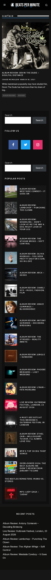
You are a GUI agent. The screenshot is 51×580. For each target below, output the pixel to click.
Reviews (21, 95)
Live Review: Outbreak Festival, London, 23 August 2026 (33, 404)
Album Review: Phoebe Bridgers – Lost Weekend (33, 372)
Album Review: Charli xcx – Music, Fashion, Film (32, 290)
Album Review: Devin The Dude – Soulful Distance (20, 74)
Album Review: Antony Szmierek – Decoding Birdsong (33, 323)
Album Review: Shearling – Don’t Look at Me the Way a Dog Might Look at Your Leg (32, 224)
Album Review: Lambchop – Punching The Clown (32, 207)
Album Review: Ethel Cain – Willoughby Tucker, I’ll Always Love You (32, 437)
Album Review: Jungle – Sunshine (32, 355)
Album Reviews (9, 95)
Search (8, 115)
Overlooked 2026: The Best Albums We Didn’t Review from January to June (33, 467)
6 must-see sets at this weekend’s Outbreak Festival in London (32, 421)
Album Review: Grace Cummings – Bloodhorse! (32, 306)
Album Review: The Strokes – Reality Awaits (30, 339)
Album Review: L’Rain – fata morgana (33, 388)
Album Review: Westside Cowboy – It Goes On (32, 191)
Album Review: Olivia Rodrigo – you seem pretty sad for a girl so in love (32, 257)
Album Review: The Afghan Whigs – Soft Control (32, 241)
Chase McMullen (10, 79)
